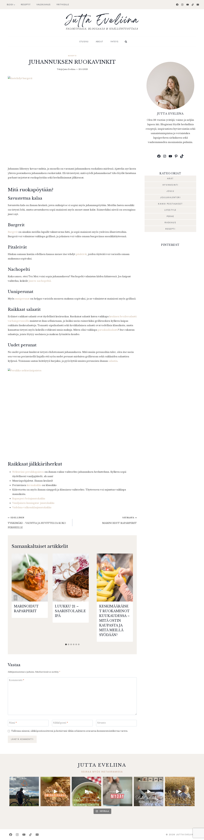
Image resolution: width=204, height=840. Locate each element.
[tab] (66, 644)
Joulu (170, 191)
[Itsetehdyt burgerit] (72, 119)
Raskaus (170, 222)
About (99, 41)
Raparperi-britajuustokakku (28, 498)
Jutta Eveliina (69, 69)
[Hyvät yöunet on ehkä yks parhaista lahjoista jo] (148, 791)
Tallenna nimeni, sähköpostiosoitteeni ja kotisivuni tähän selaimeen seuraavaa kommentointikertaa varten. (69, 731)
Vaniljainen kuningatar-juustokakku (33, 503)
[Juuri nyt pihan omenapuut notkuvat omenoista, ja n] (55, 791)
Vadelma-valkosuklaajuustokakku (31, 507)
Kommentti (16, 680)
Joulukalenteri (170, 197)
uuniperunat (22, 298)
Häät (170, 178)
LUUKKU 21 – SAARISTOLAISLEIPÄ (70, 611)
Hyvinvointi (170, 185)
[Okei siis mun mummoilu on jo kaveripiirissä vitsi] (117, 791)
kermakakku (34, 485)
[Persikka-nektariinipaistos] (72, 411)
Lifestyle (170, 210)
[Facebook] (177, 4)
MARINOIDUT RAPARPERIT (119, 520)
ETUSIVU (84, 41)
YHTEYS (114, 41)
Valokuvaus (43, 4)
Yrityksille (62, 4)
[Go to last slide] (15, 598)
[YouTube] (187, 4)
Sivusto (101, 722)
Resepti (72, 56)
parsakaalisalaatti (108, 329)
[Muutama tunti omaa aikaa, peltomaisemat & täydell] (24, 791)
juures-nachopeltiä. (40, 280)
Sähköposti (60, 722)
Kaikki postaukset (170, 203)
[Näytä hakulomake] (126, 41)
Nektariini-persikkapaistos (28, 471)
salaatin (113, 361)
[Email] (198, 4)
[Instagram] (182, 4)
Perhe (170, 216)
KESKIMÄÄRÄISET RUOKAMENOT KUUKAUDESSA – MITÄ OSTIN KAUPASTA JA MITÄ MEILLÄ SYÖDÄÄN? (114, 620)
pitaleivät (81, 254)
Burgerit (13, 232)
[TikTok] (192, 4)
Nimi (13, 722)
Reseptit (26, 4)
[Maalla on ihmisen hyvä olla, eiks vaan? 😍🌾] (179, 791)
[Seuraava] (129, 598)
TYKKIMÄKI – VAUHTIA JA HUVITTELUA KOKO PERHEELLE (37, 523)
